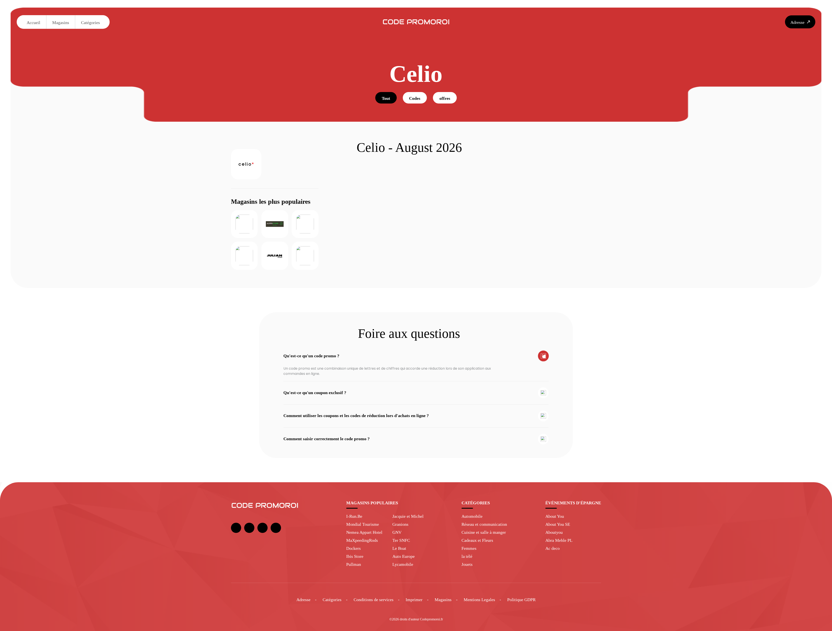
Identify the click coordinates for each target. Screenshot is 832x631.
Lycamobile (402, 564)
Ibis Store (354, 556)
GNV (396, 532)
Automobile (472, 516)
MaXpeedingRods (362, 540)
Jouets (467, 564)
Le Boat (399, 548)
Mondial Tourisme (362, 524)
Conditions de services (373, 599)
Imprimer (414, 599)
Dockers (353, 548)
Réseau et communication (484, 524)
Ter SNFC (401, 540)
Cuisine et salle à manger (484, 532)
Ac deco (552, 548)
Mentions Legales (479, 599)
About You (554, 516)
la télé (467, 556)
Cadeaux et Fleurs (477, 540)
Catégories (90, 22)
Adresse (303, 599)
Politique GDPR (521, 599)
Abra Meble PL (558, 540)
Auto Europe (403, 556)
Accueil (33, 22)
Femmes (469, 548)
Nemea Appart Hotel (364, 532)
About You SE (557, 524)
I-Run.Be (354, 516)
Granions (400, 524)
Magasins (60, 22)
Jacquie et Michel (408, 516)
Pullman (353, 564)
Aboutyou (554, 532)
